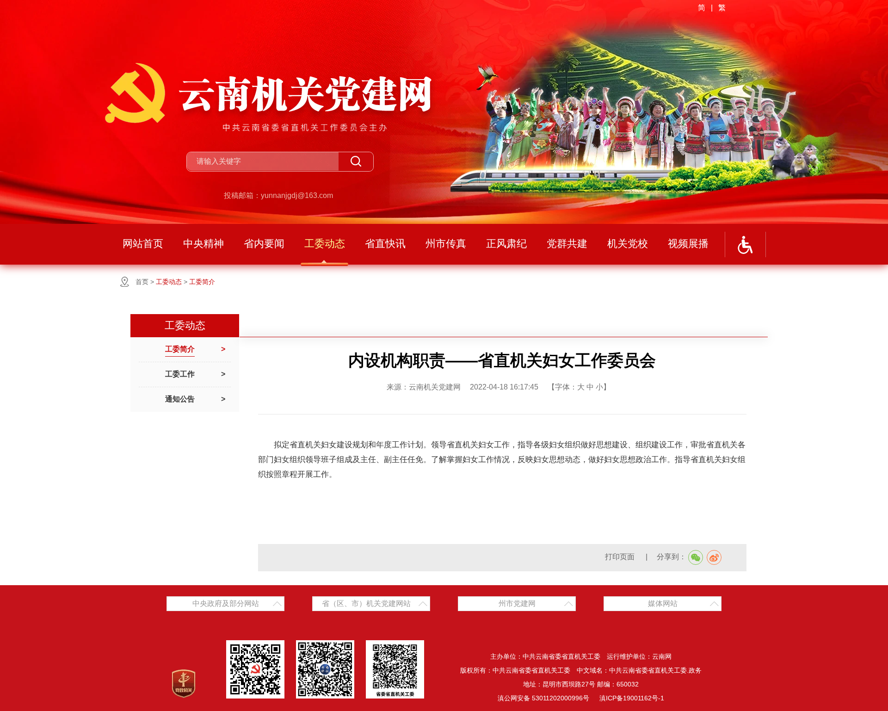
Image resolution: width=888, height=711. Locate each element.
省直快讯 (385, 243)
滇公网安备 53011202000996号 (543, 698)
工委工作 (180, 374)
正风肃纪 (506, 243)
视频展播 (688, 243)
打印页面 (620, 557)
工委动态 (324, 243)
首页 (142, 281)
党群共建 (567, 243)
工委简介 (202, 281)
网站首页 (143, 243)
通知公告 (180, 399)
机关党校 (627, 243)
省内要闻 (264, 243)
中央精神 (203, 243)
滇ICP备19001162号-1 (631, 698)
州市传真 (446, 243)
